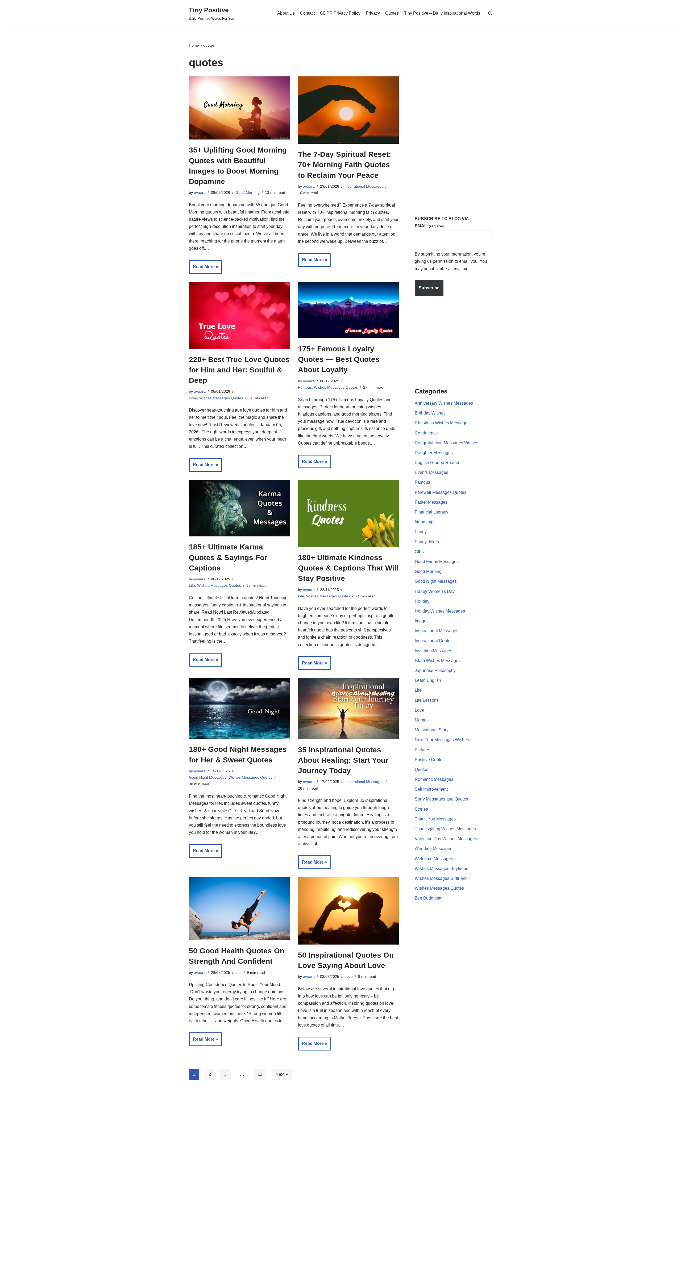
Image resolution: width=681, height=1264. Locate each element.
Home (194, 45)
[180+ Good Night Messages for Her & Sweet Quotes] (239, 708)
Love (193, 398)
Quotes (392, 13)
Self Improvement (431, 789)
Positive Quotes (430, 759)
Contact (307, 13)
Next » (282, 1074)
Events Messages (431, 472)
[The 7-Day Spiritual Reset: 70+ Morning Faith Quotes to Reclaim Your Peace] (348, 110)
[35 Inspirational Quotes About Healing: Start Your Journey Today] (348, 708)
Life (192, 585)
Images (422, 621)
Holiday (422, 601)
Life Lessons (427, 700)
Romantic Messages (434, 779)
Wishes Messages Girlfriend (441, 878)
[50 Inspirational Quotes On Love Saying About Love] (348, 911)
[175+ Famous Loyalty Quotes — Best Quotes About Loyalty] (348, 310)
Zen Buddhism (428, 898)
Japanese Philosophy (435, 670)
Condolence (426, 433)
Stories (421, 809)
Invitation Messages (433, 651)
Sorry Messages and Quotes (441, 799)
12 (260, 1074)
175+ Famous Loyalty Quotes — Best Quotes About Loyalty (339, 359)
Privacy (373, 13)
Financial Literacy (431, 512)
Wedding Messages (433, 848)
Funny (421, 532)
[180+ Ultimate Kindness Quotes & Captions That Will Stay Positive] (348, 513)
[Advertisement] (455, 122)
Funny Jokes (427, 542)
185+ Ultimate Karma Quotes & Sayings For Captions (228, 557)
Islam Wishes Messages (437, 660)
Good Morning (247, 192)
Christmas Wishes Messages (442, 423)
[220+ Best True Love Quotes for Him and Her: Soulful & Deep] (239, 315)
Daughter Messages (434, 452)
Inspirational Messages (363, 186)
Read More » (203, 269)
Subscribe (429, 288)
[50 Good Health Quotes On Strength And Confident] (239, 908)
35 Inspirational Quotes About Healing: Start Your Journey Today (343, 760)
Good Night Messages (207, 777)
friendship (424, 522)
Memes (422, 720)
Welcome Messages (434, 858)
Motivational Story (432, 730)
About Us (286, 13)
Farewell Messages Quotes (440, 492)
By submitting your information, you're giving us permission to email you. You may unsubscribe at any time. (451, 261)
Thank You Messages (435, 819)
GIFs (419, 551)
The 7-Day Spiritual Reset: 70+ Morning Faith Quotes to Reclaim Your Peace (344, 164)
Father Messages (431, 502)
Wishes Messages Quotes (221, 398)
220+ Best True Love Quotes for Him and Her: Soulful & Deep (239, 369)
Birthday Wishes (430, 413)
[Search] (490, 13)
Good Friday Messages (437, 561)
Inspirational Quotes (433, 640)
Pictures (422, 750)
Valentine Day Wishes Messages (446, 838)
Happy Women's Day (435, 591)
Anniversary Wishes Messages (444, 403)
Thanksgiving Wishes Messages (445, 829)
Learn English (428, 680)
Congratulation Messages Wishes (446, 443)
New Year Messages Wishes (442, 739)
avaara (200, 192)
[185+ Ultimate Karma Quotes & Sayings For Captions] (239, 508)
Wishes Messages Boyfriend (441, 868)
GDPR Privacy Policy (340, 13)
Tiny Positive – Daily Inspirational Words (442, 13)
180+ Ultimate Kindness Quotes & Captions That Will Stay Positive (348, 567)
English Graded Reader (437, 462)
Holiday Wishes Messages (440, 611)
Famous (305, 387)
